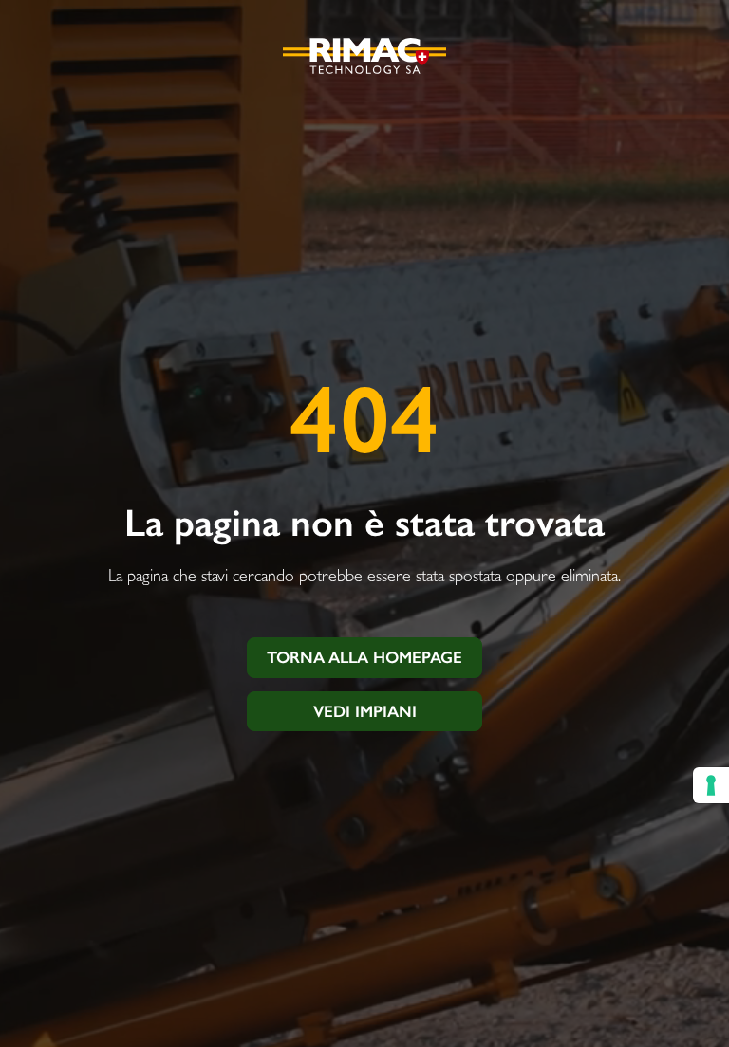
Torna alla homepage (364, 657)
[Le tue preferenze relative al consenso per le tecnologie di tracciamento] (711, 785)
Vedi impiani (365, 711)
